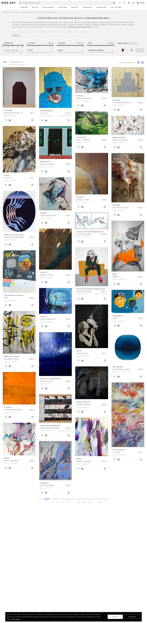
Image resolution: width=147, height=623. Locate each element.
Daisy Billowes (47, 485)
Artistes (74, 7)
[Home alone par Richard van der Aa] (19, 87)
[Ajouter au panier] (32, 120)
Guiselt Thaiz (82, 200)
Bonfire (79, 459)
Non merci (132, 617)
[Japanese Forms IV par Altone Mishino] (91, 382)
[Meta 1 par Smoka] (127, 246)
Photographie (48, 7)
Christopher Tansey (50, 428)
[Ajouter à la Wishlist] (6, 120)
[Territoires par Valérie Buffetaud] (19, 388)
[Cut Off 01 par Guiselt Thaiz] (55, 249)
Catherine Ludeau (121, 369)
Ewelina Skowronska (14, 237)
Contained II (44, 483)
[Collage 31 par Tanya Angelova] (55, 193)
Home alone (8, 110)
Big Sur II (7, 458)
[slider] (3, 45)
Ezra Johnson (83, 140)
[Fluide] (142, 62)
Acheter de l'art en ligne (11, 12)
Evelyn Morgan (83, 291)
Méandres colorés (119, 137)
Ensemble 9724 (118, 316)
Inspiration (87, 7)
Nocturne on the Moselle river (50, 379)
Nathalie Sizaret (121, 208)
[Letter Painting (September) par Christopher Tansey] (55, 408)
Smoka (116, 277)
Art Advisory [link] (116, 7)
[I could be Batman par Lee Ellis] (55, 87)
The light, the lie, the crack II (14, 235)
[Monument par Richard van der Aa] (127, 82)
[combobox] (15, 62)
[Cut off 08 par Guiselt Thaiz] (91, 173)
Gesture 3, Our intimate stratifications (90, 232)
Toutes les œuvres (27, 12)
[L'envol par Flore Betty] (91, 326)
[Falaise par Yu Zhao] (19, 149)
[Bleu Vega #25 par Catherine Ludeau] (127, 347)
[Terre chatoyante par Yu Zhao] (127, 414)
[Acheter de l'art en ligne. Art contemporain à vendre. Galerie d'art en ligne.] (9, 3)
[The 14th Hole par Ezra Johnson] (91, 123)
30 (90, 502)
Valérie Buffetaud (13, 410)
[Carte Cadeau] (129, 3)
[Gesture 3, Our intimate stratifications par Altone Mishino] (91, 221)
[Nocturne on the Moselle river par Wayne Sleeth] (55, 354)
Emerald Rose (45, 161)
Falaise (6, 175)
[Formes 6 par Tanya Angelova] (55, 301)
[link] (114, 3)
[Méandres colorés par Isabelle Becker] (127, 125)
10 (79, 502)
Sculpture (62, 7)
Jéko (6, 298)
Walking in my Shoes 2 (12, 356)
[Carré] (138, 62)
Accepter (115, 617)
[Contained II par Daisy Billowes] (55, 460)
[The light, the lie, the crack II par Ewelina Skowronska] (19, 211)
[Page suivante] (105, 501)
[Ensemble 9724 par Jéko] (127, 301)
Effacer (140, 50)
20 (84, 502)
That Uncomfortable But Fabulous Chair (90, 289)
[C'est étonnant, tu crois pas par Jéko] (19, 271)
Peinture (24, 7)
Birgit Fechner (83, 461)
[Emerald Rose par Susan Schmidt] (55, 142)
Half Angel (116, 205)
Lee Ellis (44, 113)
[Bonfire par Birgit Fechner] (91, 437)
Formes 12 (80, 96)
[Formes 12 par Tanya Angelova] (91, 80)
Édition (35, 7)
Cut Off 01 (44, 272)
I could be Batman (46, 110)
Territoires (7, 407)
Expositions (101, 7)
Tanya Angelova (84, 98)
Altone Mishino (83, 234)
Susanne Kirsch (11, 359)
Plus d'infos (16, 619)
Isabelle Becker (120, 140)
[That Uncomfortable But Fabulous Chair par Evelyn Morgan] (91, 266)
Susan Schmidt (47, 164)
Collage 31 (44, 213)
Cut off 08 (80, 197)
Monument (116, 100)
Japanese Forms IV (83, 402)
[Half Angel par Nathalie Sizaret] (127, 177)
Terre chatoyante (119, 450)
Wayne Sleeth (47, 381)
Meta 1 (115, 274)
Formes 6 (43, 316)
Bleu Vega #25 (118, 367)
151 (100, 502)
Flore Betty (82, 353)
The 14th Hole (81, 137)
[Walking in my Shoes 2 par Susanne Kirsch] (19, 332)
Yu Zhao (8, 178)
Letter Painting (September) (50, 425)
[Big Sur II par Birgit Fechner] (19, 439)
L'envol (78, 351)
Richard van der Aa (13, 113)
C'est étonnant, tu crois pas (13, 295)
